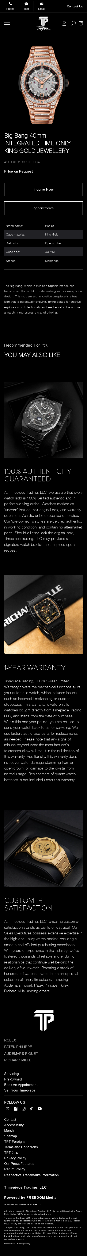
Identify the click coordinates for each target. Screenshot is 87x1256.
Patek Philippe (18, 1047)
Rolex (10, 1040)
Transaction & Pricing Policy (17, 1244)
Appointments (43, 208)
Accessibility (14, 1125)
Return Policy (14, 1169)
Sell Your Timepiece (19, 1090)
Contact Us (75, 6)
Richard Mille (17, 1060)
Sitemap (10, 1136)
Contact (10, 1119)
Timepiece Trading (20, 1187)
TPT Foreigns (15, 1141)
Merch (9, 1130)
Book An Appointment (20, 1085)
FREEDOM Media (41, 1197)
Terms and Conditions (21, 1147)
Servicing (11, 1074)
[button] (7, 23)
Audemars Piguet (21, 1053)
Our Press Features (19, 1163)
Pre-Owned (13, 1079)
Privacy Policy (15, 1158)
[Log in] (65, 23)
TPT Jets (11, 1152)
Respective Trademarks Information (31, 1175)
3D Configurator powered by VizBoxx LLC (22, 1204)
